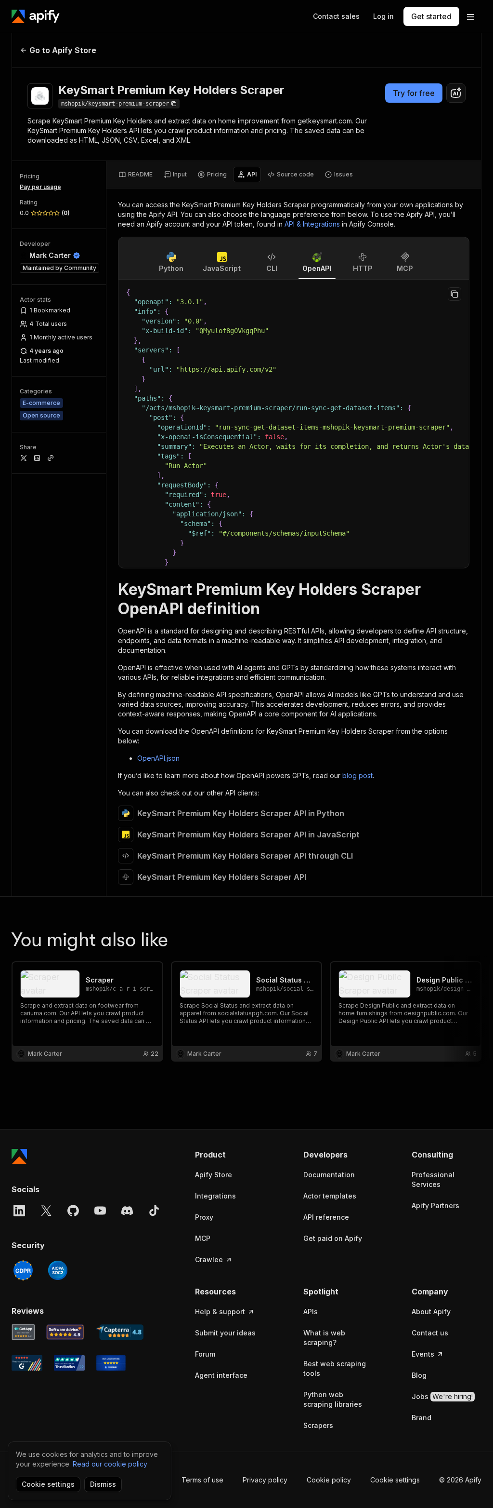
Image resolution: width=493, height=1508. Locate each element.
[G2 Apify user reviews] (27, 1363)
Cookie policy (329, 1480)
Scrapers (318, 1425)
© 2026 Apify (460, 1480)
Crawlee (209, 1259)
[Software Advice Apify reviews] (65, 1332)
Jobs (442, 1396)
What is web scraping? (324, 1337)
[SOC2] (57, 1270)
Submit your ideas (225, 1333)
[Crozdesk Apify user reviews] (111, 1363)
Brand (421, 1418)
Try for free (414, 93)
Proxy (204, 1217)
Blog (419, 1375)
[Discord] (127, 1210)
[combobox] (456, 93)
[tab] (135, 174)
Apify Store (213, 1175)
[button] (230, 1154)
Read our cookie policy (110, 1464)
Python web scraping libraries (332, 1399)
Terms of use (202, 1480)
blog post (357, 775)
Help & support (220, 1311)
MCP (202, 1238)
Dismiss (103, 1484)
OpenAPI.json (158, 758)
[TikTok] (154, 1210)
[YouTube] (100, 1210)
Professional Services (433, 1179)
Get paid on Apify (332, 1238)
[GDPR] (23, 1270)
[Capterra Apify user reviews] (119, 1332)
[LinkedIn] (19, 1210)
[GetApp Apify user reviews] (23, 1332)
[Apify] (36, 16)
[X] (46, 1210)
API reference (326, 1217)
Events (423, 1354)
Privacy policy (265, 1480)
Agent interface (221, 1375)
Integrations (215, 1196)
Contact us (430, 1333)
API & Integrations (312, 224)
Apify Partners (435, 1205)
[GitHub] (73, 1210)
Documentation (329, 1175)
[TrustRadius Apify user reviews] (69, 1363)
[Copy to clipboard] (454, 294)
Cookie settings (395, 1480)
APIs (310, 1311)
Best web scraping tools (334, 1368)
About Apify (431, 1311)
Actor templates (329, 1196)
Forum (205, 1354)
